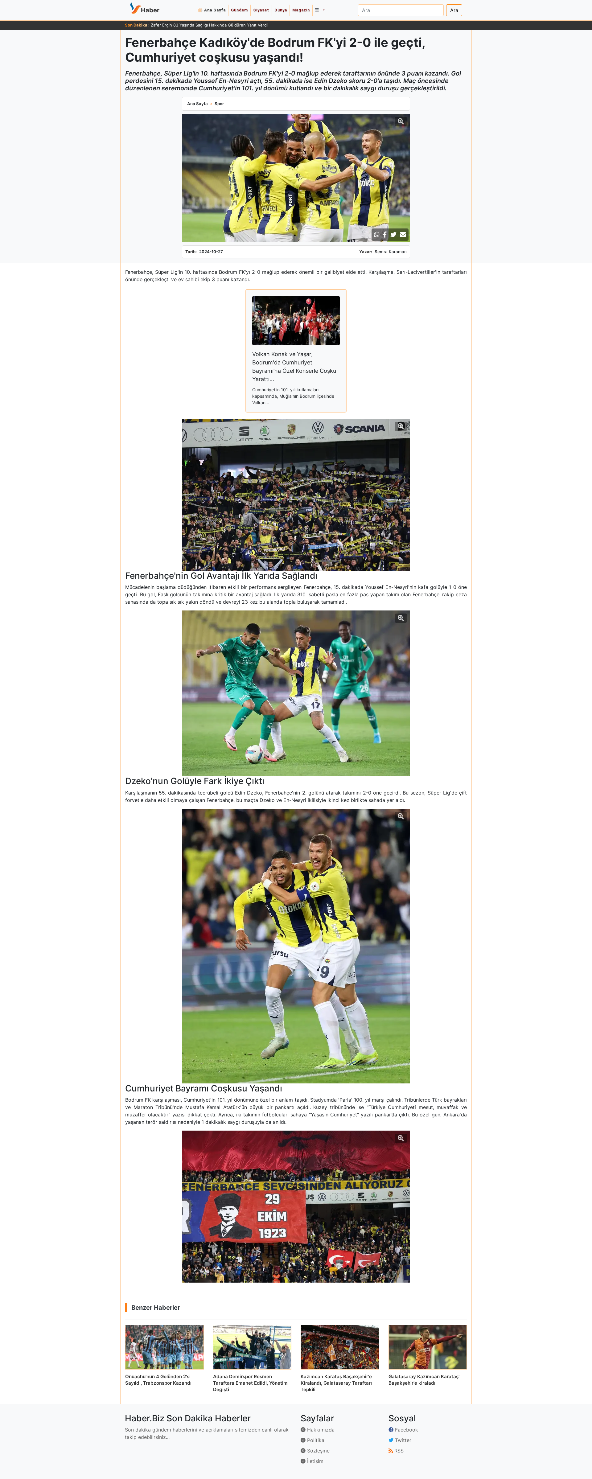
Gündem (239, 10)
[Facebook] (385, 234)
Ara (454, 10)
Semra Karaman (391, 251)
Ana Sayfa (215, 10)
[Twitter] (393, 234)
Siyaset (261, 10)
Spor (219, 103)
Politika (315, 1440)
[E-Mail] (403, 234)
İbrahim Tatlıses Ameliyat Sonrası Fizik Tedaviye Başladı (203, 25)
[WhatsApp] (377, 234)
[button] (320, 10)
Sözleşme (318, 1451)
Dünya (280, 10)
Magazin (301, 10)
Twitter (402, 1440)
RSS (398, 1451)
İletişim (314, 1461)
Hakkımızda (320, 1430)
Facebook (405, 1430)
